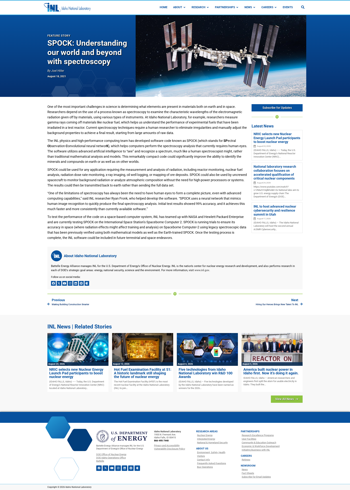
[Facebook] (53, 283)
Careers (246, 455)
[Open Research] (207, 7)
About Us (202, 448)
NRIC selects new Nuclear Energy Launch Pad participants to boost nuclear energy (277, 138)
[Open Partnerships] (237, 7)
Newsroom (248, 465)
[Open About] (184, 7)
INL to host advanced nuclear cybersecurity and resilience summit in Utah (275, 210)
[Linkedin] (75, 283)
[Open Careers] (275, 7)
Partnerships (250, 431)
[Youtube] (64, 283)
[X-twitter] (59, 283)
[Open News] (254, 7)
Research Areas (207, 431)
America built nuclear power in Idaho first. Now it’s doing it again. (271, 371)
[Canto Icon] (87, 283)
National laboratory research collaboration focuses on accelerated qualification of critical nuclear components (275, 172)
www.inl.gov (202, 270)
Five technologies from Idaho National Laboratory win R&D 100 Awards (205, 373)
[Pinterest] (81, 283)
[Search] (302, 7)
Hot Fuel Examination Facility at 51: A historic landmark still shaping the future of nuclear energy (142, 373)
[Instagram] (70, 283)
